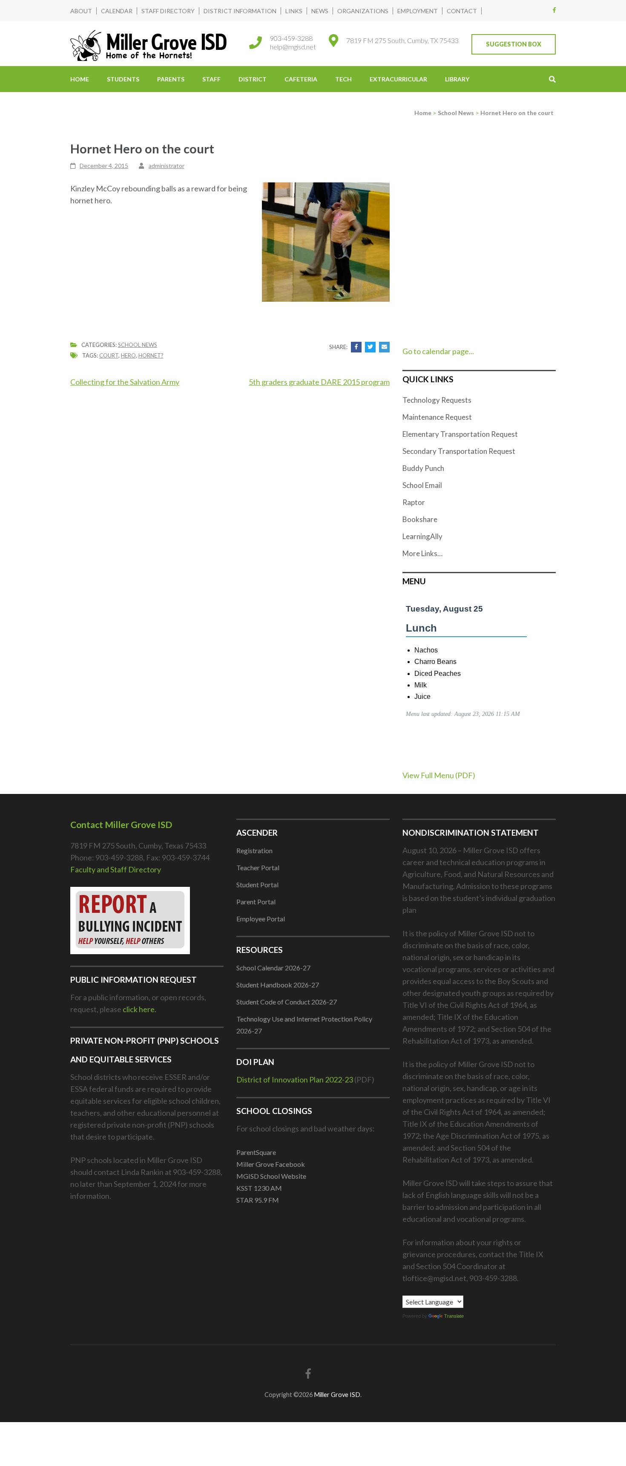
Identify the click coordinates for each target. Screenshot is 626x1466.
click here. (139, 1009)
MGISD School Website (271, 1176)
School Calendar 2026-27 (273, 968)
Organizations (362, 10)
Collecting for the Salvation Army (124, 382)
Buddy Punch (423, 468)
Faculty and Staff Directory (115, 869)
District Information (240, 10)
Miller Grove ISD (337, 1394)
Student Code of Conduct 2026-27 (286, 1002)
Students (123, 79)
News (319, 10)
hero (128, 355)
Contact (462, 10)
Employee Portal (260, 919)
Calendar (116, 10)
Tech (343, 79)
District (252, 79)
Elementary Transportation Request (460, 434)
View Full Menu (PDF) (438, 775)
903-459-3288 (291, 38)
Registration (254, 850)
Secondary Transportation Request (458, 451)
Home (79, 79)
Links (293, 10)
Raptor (413, 502)
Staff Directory (168, 10)
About (81, 10)
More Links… (422, 553)
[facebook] (554, 9)
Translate (454, 1316)
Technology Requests (436, 399)
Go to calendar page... (438, 351)
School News (137, 344)
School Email (422, 485)
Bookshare (419, 519)
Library (457, 79)
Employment (417, 10)
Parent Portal (256, 901)
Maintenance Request (437, 417)
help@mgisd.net (293, 47)
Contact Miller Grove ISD (121, 824)
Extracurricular (398, 79)
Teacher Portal (257, 867)
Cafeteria (300, 79)
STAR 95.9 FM (257, 1200)
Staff (211, 79)
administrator (166, 165)
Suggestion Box (513, 44)
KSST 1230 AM (259, 1188)
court (108, 355)
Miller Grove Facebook (270, 1164)
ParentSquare (256, 1152)
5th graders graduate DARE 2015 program (319, 382)
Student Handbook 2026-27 (277, 985)
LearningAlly (422, 536)
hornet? (151, 355)
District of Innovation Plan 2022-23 (294, 1079)
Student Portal (257, 884)
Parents (170, 79)
